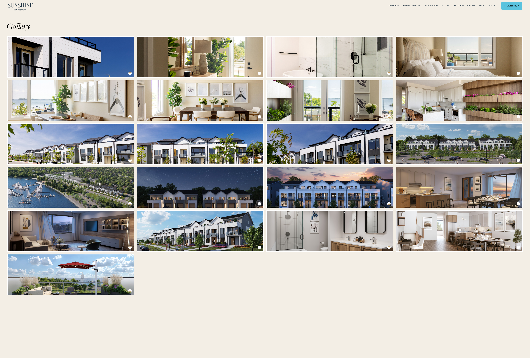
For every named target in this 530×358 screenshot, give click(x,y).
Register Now (512, 6)
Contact (493, 5)
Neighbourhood (412, 5)
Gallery (446, 5)
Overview (394, 5)
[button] (70, 57)
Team (481, 5)
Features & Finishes (464, 5)
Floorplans (431, 5)
